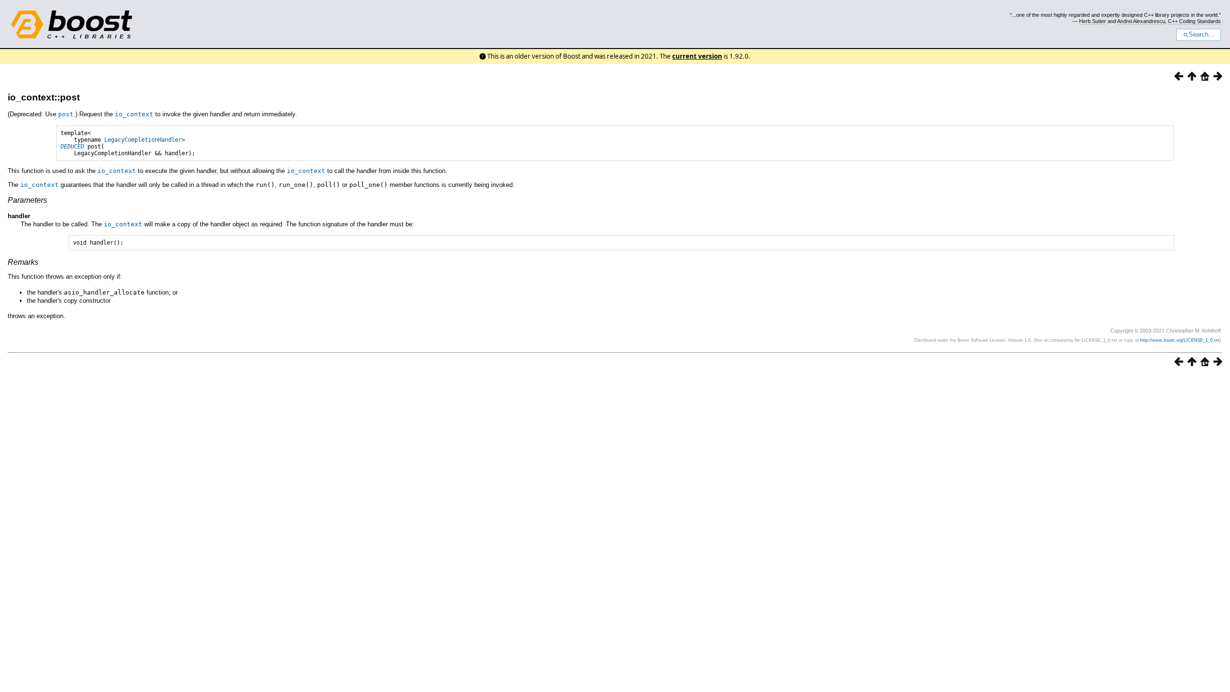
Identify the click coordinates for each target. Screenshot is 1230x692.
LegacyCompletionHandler (143, 139)
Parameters (27, 200)
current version (697, 56)
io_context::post (44, 97)
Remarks (23, 262)
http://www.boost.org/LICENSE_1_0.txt (1179, 340)
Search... (1201, 34)
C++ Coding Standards (1194, 21)
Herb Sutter (1092, 21)
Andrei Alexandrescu (1141, 21)
